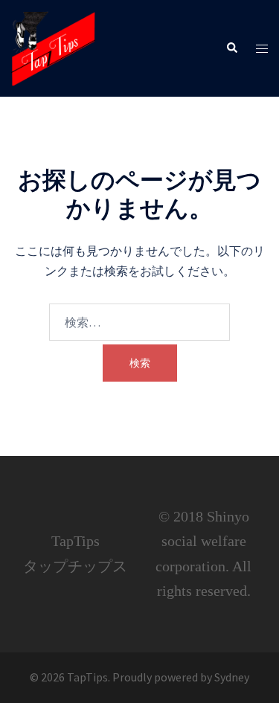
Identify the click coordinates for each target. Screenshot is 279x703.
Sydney (231, 677)
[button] (231, 48)
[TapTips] (53, 46)
